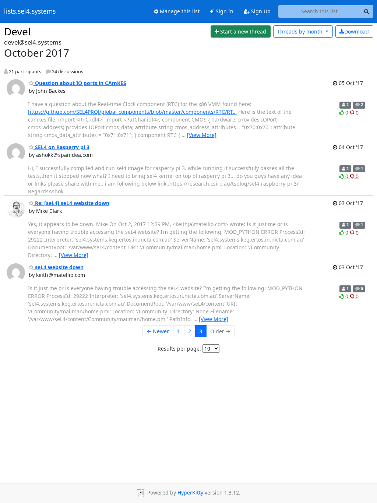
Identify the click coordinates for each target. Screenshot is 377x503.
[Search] (366, 11)
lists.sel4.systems (30, 11)
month (300, 31)
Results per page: (179, 348)
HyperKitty (190, 492)
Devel (17, 31)
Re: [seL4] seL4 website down (71, 203)
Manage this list (179, 11)
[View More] (201, 134)
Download (356, 31)
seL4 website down (59, 267)
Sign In (223, 11)
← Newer (158, 331)
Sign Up (260, 11)
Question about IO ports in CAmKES (80, 83)
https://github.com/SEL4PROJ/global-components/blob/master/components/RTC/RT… (132, 111)
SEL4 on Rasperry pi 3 (61, 147)
